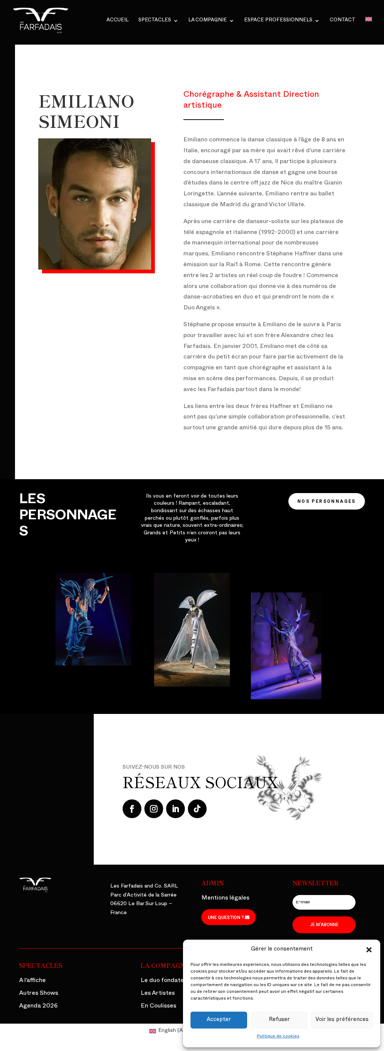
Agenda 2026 (38, 1006)
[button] (369, 950)
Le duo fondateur (165, 981)
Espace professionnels (278, 20)
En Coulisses (158, 1006)
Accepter (219, 1020)
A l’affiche (32, 981)
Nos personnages (326, 501)
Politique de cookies (278, 1037)
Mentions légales (225, 898)
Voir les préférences (342, 1020)
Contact (343, 20)
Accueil (117, 20)
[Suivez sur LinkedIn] (175, 808)
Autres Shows (38, 994)
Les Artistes (158, 994)
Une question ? (226, 917)
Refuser (279, 1020)
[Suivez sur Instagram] (153, 808)
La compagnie (207, 20)
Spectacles (154, 20)
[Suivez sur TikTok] (197, 808)
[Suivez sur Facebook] (132, 808)
